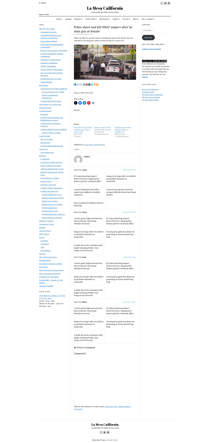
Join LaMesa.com (47, 152)
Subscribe (148, 37)
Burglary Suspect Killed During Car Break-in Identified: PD (123, 129)
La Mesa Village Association (51, 188)
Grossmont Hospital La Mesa (50, 263)
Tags (42, 247)
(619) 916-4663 (45, 298)
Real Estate (103, 19)
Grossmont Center (46, 224)
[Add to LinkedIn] (84, 85)
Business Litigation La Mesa (53, 198)
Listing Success (45, 107)
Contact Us (43, 149)
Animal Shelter (46, 82)
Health (115, 19)
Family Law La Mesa (49, 201)
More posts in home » (129, 212)
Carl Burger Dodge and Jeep (51, 162)
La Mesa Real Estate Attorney (53, 214)
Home (58, 19)
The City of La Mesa (47, 29)
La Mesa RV (44, 159)
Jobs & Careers (147, 19)
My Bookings (45, 250)
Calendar (68, 19)
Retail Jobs (43, 267)
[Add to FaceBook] (75, 85)
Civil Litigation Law (49, 208)
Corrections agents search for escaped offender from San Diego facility (121, 192)
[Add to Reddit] (89, 85)
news (76, 149)
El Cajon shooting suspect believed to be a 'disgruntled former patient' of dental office (87, 179)
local (95, 144)
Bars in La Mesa (46, 139)
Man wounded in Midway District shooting (88, 204)
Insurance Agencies (48, 184)
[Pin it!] (87, 85)
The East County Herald (151, 97)
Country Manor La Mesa (51, 133)
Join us (145, 77)
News (135, 19)
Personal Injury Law (50, 211)
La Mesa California (105, 8)
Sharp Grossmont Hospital (49, 273)
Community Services (48, 32)
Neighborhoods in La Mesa (50, 79)
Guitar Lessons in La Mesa (50, 165)
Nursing (42, 254)
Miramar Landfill (46, 286)
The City (125, 19)
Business (77, 19)
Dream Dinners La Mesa (49, 178)
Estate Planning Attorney (52, 217)
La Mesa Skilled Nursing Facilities (53, 129)
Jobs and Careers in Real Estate (51, 270)
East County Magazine (150, 89)
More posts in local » (130, 257)
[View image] (105, 79)
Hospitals (44, 114)
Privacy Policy (46, 181)
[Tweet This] (92, 85)
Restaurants (45, 142)
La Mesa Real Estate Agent (50, 101)
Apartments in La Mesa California (53, 88)
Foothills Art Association (49, 277)
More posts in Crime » (129, 170)
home (91, 144)
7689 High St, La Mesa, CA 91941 (52, 295)
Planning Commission (49, 63)
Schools (42, 227)
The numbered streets (48, 257)
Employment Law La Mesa (52, 204)
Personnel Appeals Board (50, 59)
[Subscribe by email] (95, 85)
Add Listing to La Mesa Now (50, 104)
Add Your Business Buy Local (51, 169)
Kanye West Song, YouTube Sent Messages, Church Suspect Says (83, 129)
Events (42, 237)
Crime (85, 144)
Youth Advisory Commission (51, 69)
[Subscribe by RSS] (97, 85)
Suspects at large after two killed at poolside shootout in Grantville (121, 179)
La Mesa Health (45, 111)
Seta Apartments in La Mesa (53, 92)
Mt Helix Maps (45, 260)
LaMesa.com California (151, 49)
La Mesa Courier (148, 92)
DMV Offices (44, 234)
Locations (44, 240)
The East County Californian (152, 94)
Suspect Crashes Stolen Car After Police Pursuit (102, 128)
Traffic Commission (48, 66)
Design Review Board (48, 41)
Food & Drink (90, 19)
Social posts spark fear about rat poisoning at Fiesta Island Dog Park (120, 234)
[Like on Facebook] (80, 85)
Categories (44, 244)
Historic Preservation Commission (53, 50)
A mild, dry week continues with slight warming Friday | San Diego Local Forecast (88, 248)
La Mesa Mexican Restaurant (51, 146)
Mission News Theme (98, 440)
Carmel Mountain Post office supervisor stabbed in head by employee (87, 192)
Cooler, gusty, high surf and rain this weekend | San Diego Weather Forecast (88, 221)
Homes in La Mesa (46, 221)
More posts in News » (129, 302)
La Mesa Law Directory (49, 191)
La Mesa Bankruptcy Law (51, 194)
